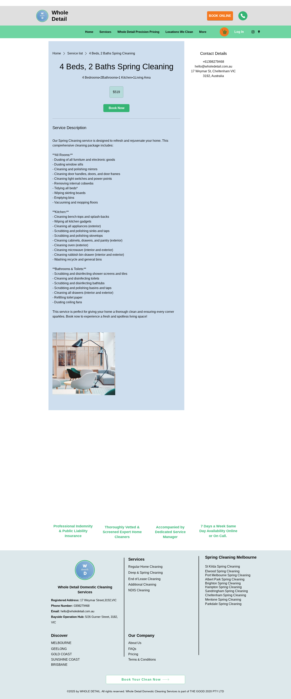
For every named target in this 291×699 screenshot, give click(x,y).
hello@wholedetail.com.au (77, 611)
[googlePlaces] (259, 32)
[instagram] (253, 32)
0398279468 (81, 605)
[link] (116, 108)
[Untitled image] (83, 363)
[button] (105, 32)
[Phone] (242, 15)
